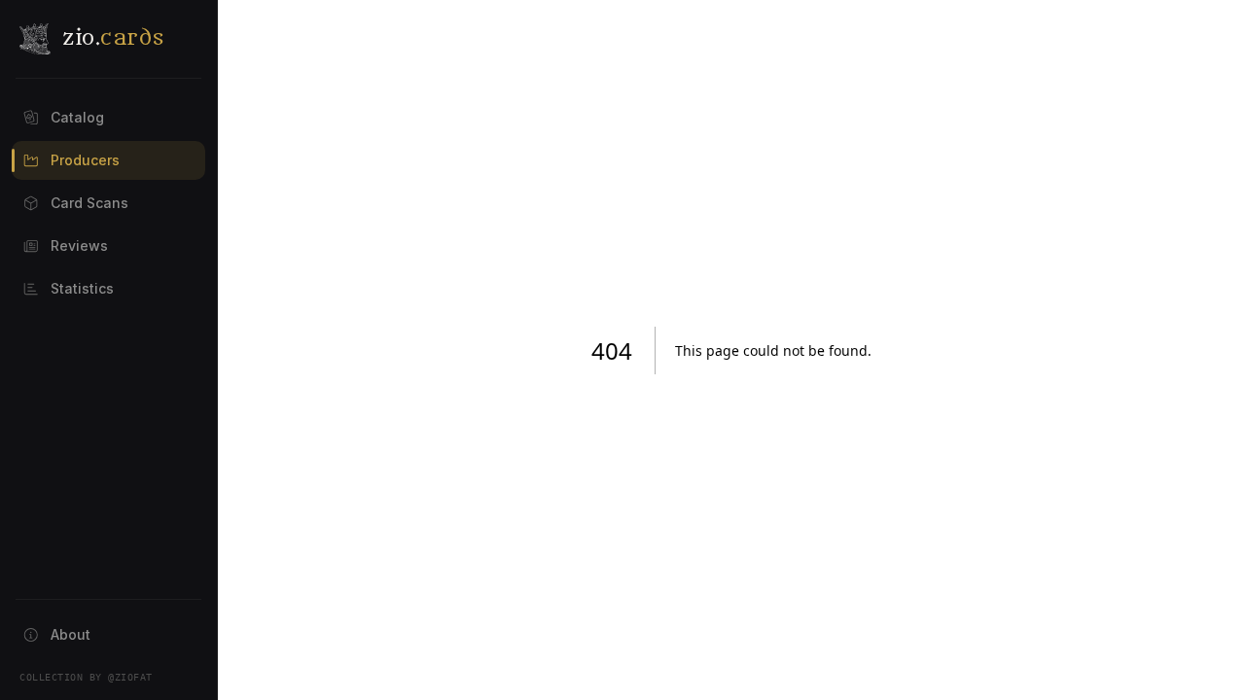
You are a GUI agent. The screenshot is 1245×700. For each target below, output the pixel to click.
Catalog (77, 117)
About (70, 634)
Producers (85, 160)
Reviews (79, 245)
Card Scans (89, 202)
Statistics (82, 288)
